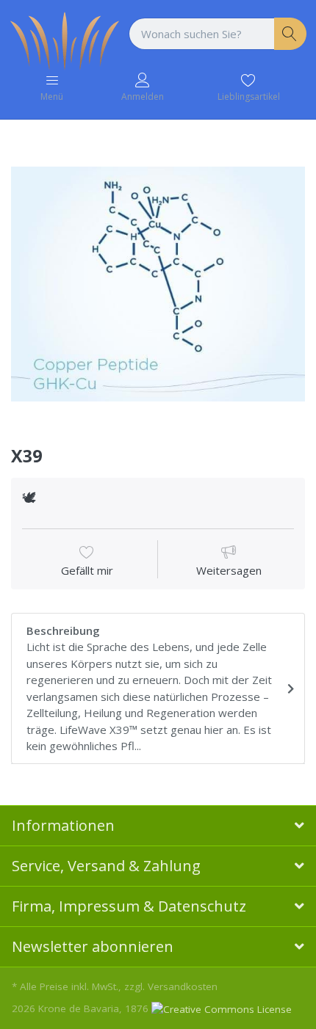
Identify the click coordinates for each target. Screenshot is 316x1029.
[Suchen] (290, 34)
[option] (158, 284)
